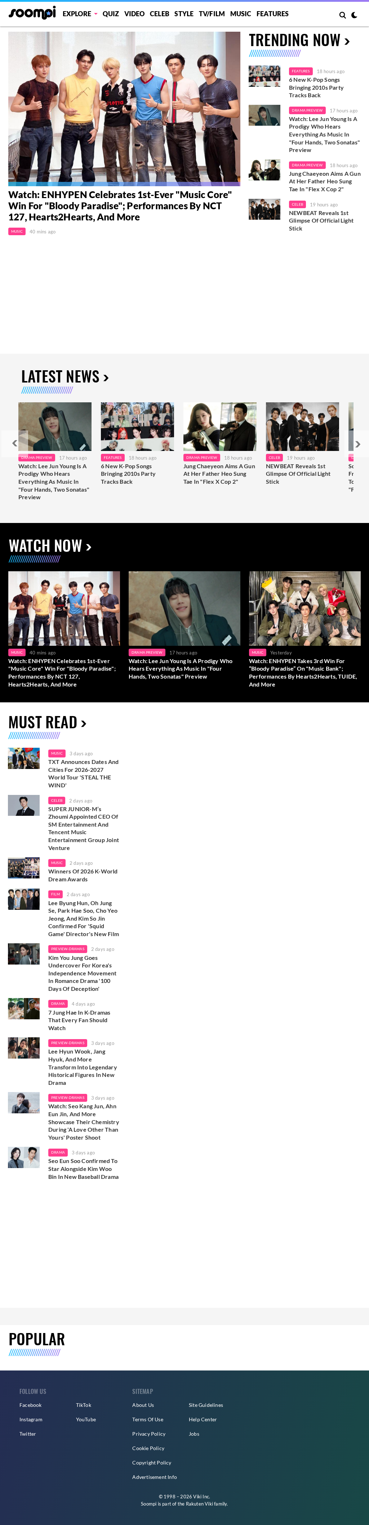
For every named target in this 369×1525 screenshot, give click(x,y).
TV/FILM (212, 14)
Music (241, 14)
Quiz (111, 14)
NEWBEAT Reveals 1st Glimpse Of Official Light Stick (321, 220)
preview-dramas (67, 949)
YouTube (86, 1419)
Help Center (203, 1419)
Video (134, 14)
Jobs (194, 1434)
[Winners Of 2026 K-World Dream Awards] (24, 867)
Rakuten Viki (199, 1504)
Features (273, 14)
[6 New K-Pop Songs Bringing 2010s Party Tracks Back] (264, 76)
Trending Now (295, 39)
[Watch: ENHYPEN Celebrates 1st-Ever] (124, 109)
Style (184, 14)
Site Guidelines (206, 1405)
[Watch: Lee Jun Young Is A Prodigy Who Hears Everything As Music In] (55, 426)
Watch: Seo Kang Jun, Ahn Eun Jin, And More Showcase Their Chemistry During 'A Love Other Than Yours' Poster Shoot (83, 1121)
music (57, 753)
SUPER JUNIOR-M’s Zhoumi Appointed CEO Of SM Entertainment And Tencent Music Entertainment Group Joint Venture (83, 828)
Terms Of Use (147, 1419)
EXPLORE (77, 14)
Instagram (31, 1419)
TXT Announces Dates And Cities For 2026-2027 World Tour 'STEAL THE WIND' (83, 773)
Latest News (60, 376)
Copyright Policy (151, 1462)
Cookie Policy (148, 1448)
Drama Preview (307, 110)
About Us (143, 1405)
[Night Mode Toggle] (354, 15)
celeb (56, 800)
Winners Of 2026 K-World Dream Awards (83, 875)
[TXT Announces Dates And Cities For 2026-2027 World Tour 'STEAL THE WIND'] (24, 758)
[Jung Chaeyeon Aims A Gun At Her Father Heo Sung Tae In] (220, 426)
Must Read (42, 721)
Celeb (159, 14)
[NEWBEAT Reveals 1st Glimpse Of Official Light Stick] (264, 209)
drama (58, 1003)
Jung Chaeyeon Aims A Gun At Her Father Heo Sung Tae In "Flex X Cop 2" (325, 181)
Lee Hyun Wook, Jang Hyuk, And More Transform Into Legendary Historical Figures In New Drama (82, 1067)
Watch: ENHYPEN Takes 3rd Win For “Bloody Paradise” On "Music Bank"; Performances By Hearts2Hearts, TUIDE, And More (303, 672)
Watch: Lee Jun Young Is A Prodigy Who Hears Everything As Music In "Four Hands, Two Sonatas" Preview (324, 134)
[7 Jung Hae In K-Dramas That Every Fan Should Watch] (24, 1008)
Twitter (27, 1434)
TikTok (83, 1405)
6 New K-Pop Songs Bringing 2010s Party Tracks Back (316, 87)
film (55, 894)
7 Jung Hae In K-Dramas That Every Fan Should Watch (79, 1020)
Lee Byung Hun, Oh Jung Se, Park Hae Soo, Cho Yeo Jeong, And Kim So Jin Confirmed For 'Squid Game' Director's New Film (83, 918)
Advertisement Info (154, 1477)
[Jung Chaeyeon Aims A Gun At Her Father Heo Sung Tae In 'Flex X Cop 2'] (264, 170)
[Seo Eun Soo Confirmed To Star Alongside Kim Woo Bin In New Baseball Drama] (24, 1157)
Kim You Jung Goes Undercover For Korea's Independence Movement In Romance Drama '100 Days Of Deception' (82, 973)
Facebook (30, 1405)
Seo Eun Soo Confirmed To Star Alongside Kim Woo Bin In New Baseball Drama (83, 1168)
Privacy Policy (148, 1434)
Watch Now (45, 545)
